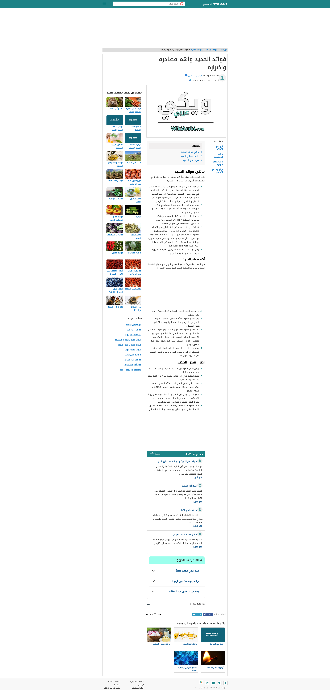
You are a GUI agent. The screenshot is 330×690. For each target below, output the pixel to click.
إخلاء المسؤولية (138, 688)
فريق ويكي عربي (195, 76)
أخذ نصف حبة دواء (133, 335)
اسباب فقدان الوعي (132, 350)
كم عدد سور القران (133, 360)
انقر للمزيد (198, 477)
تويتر (200, 614)
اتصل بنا (117, 684)
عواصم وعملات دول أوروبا (186, 581)
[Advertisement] (165, 29)
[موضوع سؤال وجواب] (151, 454)
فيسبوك (209, 614)
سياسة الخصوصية (137, 681)
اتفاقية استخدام (114, 681)
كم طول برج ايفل (133, 330)
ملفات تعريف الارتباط (112, 688)
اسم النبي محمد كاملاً (188, 570)
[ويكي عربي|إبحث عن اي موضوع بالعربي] (220, 4)
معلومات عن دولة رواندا (130, 370)
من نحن (141, 684)
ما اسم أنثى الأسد (133, 355)
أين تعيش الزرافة (133, 325)
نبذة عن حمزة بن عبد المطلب (184, 591)
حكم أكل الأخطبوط (133, 365)
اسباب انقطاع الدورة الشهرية (128, 340)
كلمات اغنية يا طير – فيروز (129, 345)
